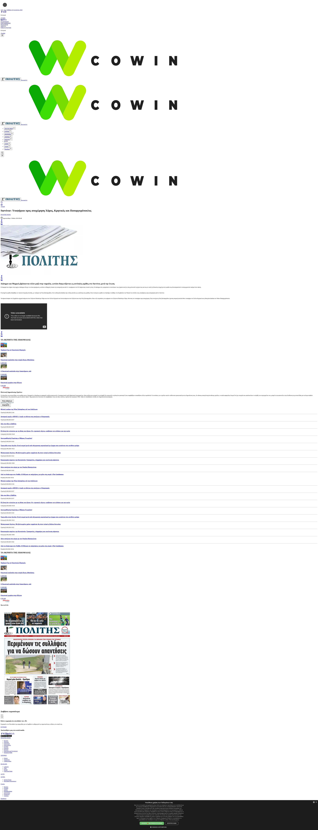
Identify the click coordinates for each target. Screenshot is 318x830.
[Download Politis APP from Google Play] (9, 736)
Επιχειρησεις (7, 745)
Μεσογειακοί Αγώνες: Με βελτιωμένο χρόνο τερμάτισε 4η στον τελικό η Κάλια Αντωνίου (31, 453)
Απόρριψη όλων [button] (171, 823)
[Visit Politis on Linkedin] (8, 734)
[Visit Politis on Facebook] (2, 734)
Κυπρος (6, 740)
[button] (159, 827)
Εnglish (3, 18)
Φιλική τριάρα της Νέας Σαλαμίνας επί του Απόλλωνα (19, 409)
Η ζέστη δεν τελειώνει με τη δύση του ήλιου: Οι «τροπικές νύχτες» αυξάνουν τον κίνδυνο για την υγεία (35, 431)
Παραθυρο (7, 149)
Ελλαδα (6, 746)
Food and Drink (8, 771)
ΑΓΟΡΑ (6, 143)
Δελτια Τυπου (7, 779)
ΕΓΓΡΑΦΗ (4, 727)
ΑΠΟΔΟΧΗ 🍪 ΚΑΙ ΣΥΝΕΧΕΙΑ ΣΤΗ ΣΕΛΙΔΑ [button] (152, 823)
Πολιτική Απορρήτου (174, 819)
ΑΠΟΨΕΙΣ (7, 136)
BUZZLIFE (7, 139)
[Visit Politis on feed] (14, 734)
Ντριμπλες (7, 794)
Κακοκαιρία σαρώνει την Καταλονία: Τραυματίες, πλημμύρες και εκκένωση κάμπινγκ (30, 460)
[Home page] (2, 205)
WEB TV (3, 26)
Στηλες (6, 758)
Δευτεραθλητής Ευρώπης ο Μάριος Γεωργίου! (16, 438)
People (6, 770)
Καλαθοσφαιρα (8, 791)
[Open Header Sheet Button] (2, 35)
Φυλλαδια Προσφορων (10, 781)
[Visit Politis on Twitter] (4, 734)
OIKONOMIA (8, 134)
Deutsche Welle (8, 752)
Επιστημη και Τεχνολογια (10, 751)
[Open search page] (2, 202)
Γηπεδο (6, 146)
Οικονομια (7, 743)
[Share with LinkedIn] (2, 224)
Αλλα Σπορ (7, 793)
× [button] (316, 802)
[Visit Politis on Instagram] (6, 734)
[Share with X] (2, 222)
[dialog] (159, 815)
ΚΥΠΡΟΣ (7, 131)
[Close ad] (2, 717)
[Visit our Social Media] (2, 12)
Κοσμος (6, 749)
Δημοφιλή (5, 405)
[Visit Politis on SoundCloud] (12, 734)
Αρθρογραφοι (7, 761)
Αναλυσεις (7, 759)
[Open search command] (2, 152)
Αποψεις (6, 796)
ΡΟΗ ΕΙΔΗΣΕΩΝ (5, 23)
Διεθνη (6, 790)
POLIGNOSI (4, 24)
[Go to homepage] (11, 79)
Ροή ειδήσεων (7, 401)
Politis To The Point (6, 27)
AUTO (6, 141)
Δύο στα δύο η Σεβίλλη (8, 424)
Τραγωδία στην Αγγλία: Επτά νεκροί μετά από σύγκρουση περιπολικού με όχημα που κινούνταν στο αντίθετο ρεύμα (40, 445)
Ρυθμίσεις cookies (164, 819)
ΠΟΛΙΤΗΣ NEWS (9, 128)
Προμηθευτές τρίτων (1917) (157, 811)
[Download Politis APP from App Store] (3, 736)
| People (3, 206)
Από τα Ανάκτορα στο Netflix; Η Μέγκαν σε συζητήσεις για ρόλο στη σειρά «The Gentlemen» (32, 474)
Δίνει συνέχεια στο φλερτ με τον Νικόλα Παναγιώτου (18, 467)
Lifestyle (6, 767)
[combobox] (314, 802)
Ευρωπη (6, 748)
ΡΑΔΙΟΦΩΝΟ (5, 21)
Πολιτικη (6, 742)
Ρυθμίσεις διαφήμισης (161, 818)
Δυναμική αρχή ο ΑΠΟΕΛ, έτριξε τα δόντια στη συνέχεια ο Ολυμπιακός (25, 416)
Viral (5, 768)
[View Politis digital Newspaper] (159, 658)
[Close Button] (2, 715)
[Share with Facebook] (2, 220)
